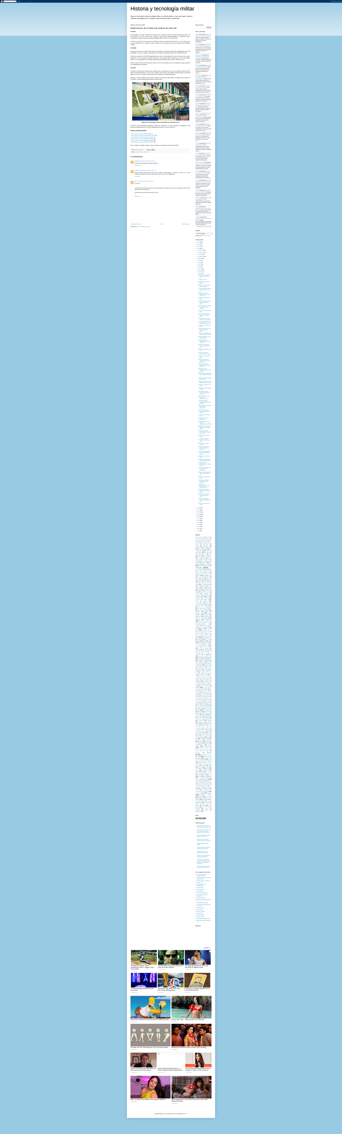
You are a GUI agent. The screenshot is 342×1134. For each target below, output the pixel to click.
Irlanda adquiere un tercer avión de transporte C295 (204, 302)
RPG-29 (197, 750)
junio (199, 262)
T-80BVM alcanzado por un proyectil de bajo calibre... (204, 330)
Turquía (206, 791)
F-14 (204, 627)
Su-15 (208, 764)
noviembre (201, 252)
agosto (200, 258)
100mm (197, 537)
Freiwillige (197, 75)
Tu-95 (196, 790)
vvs (198, 807)
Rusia (147, 151)
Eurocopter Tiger (199, 622)
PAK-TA (210, 732)
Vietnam (207, 802)
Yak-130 (197, 808)
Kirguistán (207, 678)
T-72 (210, 774)
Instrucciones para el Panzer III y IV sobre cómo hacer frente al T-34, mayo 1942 (204, 831)
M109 (203, 692)
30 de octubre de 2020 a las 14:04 (147, 170)
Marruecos (202, 698)
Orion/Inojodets (198, 728)
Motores (206, 717)
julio (199, 260)
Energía (206, 614)
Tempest (210, 780)
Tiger (210, 782)
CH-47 (197, 593)
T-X (200, 777)
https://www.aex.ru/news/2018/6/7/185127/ (142, 133)
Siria (203, 759)
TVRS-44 (197, 793)
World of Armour (201, 915)
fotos (196, 637)
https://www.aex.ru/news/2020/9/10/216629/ (142, 140)
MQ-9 (196, 719)
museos (210, 720)
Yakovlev (197, 810)
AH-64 (210, 547)
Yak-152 (206, 808)
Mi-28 (210, 704)
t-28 (198, 773)
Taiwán (197, 779)
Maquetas (207, 696)
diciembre (200, 250)
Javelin (197, 666)
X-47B (204, 807)
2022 (198, 508)
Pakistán (199, 734)
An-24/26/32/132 (208, 556)
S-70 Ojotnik (209, 754)
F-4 (203, 630)
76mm (205, 541)
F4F (202, 631)
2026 (198, 242)
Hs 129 (200, 648)
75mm (201, 541)
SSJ (211, 761)
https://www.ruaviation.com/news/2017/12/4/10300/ (144, 135)
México (197, 702)
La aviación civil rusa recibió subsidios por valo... (204, 440)
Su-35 (207, 768)
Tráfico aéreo (204, 785)
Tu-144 (200, 787)
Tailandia (206, 777)
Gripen (199, 642)
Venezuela (209, 800)
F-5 (211, 630)
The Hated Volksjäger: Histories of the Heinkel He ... (204, 500)
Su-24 (203, 765)
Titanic (204, 783)
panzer (197, 735)
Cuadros (197, 602)
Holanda (209, 647)
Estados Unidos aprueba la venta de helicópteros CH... (204, 473)
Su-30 (206, 767)
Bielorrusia (198, 580)
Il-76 (205, 654)
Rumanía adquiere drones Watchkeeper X (204, 337)
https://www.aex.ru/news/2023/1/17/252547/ (142, 142)
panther (207, 734)
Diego (196, 44)
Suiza (202, 771)
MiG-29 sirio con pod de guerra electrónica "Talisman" (204, 840)
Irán (205, 659)
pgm (196, 738)
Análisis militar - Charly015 (203, 880)
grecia (210, 640)
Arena (208, 561)
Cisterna (197, 598)
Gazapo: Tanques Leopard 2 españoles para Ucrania (204, 307)
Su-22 (196, 765)
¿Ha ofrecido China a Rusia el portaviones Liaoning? (203, 393)
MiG (196, 707)
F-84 (199, 631)
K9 (201, 669)
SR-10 (205, 761)
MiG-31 (210, 710)
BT (202, 584)
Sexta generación (208, 756)
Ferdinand (209, 633)
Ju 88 (199, 668)
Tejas (204, 781)
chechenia (198, 595)
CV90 (207, 602)
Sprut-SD (200, 761)
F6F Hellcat (197, 633)
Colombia (197, 599)
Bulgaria (197, 586)
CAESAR (197, 589)
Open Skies (205, 726)
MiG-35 (199, 711)
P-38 (209, 728)
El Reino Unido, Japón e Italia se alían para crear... (204, 495)
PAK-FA (203, 732)
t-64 (204, 774)
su (211, 762)
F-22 (208, 628)
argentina (204, 562)
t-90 (211, 776)
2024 (198, 246)
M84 (203, 695)
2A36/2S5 (203, 537)
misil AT (204, 714)
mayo (199, 264)
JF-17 (203, 666)
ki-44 (204, 677)
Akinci (208, 550)
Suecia (197, 771)
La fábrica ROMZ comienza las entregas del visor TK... (204, 290)
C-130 (204, 586)
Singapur (197, 759)
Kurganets (204, 680)
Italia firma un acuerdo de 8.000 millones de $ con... (204, 276)
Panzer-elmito (200, 907)
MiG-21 (210, 707)
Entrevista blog (208, 616)
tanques (204, 779)
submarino (205, 770)
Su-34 (202, 768)
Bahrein (197, 572)
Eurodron (208, 622)
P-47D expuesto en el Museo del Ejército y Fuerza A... (203, 411)
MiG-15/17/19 (202, 707)
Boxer (196, 582)
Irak (199, 659)
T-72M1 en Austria (202, 279)
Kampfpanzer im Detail (202, 902)
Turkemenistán (206, 789)
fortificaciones (206, 636)
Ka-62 (200, 671)
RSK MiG (205, 750)
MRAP (201, 719)
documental (209, 607)
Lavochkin (203, 684)
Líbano (201, 686)
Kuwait (198, 681)
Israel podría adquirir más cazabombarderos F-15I (204, 322)
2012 (198, 528)
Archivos (203, 561)
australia (201, 565)
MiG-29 (197, 710)
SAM (199, 756)
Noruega (204, 725)
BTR (207, 584)
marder (196, 698)
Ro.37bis (197, 749)
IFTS (196, 651)
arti (204, 564)
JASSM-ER (207, 665)
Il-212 (205, 652)
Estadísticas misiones (204, 621)
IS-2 (211, 659)
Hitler (204, 646)
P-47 (204, 729)
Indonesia (201, 657)
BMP (210, 580)
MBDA (196, 699)
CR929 (197, 601)
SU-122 (203, 764)
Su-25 (210, 765)
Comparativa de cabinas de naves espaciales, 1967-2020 (204, 826)
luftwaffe (205, 689)
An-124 (203, 553)
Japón (200, 665)
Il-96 (210, 654)
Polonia (206, 738)
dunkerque (205, 608)
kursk (210, 680)
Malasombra (198, 55)
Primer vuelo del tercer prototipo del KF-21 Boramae (203, 448)
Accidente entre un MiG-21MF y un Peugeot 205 (204, 319)
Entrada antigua (186, 224)
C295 (203, 587)
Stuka (207, 762)
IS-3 (199, 660)
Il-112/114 (203, 651)
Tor (209, 783)
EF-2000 (197, 611)
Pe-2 (196, 737)
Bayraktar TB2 (208, 575)
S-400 (202, 754)
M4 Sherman (202, 693)
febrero (200, 271)
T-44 (206, 773)
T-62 (199, 774)
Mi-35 (199, 705)
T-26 (211, 771)
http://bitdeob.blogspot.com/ (203, 918)
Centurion (207, 592)
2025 (198, 244)
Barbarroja (207, 573)
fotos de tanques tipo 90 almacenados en (203, 77)
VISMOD (197, 805)
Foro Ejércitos (200, 891)
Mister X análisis (201, 911)
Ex (135, 181)
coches (206, 598)
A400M (197, 546)
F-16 (196, 628)
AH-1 (204, 547)
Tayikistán (197, 780)
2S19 (208, 537)
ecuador (200, 610)
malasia (207, 695)
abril (199, 266)
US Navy (200, 797)
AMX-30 (207, 552)
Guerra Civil (206, 642)
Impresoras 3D (202, 656)
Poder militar (200, 909)
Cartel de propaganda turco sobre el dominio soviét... (205, 334)
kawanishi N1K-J (205, 672)
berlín (196, 578)
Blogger (185, 1113)
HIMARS (197, 646)
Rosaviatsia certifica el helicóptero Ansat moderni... (203, 481)
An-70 (199, 558)
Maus (209, 698)
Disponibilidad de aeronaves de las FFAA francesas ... (204, 464)
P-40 (201, 729)
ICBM (208, 649)
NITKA (208, 723)
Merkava (207, 701)
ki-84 (201, 678)
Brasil (196, 584)
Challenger (206, 593)
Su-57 (196, 770)
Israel (196, 662)
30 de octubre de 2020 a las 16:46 (145, 181)
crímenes (205, 601)
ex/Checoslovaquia (200, 624)
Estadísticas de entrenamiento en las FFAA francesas (204, 486)
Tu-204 (202, 788)
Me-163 (197, 701)
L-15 (196, 683)
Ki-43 (200, 677)
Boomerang (206, 581)
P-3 (205, 728)
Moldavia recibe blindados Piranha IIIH (204, 378)
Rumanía (197, 753)
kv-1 (204, 681)
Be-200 (199, 577)
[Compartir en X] (151, 150)
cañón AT (207, 590)
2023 (198, 248)
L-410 (206, 683)
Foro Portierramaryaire (202, 893)
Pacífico (207, 731)
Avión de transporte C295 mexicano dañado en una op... (204, 453)
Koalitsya (197, 680)
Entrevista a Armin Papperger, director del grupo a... (204, 370)
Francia (200, 639)
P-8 (196, 731)
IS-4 (203, 660)
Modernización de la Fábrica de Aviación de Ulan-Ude (204, 365)
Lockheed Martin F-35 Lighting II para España (202, 852)
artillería (209, 564)
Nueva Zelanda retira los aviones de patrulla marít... (204, 315)
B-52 (208, 570)
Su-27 (200, 767)
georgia (204, 640)
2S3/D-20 (207, 538)
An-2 (205, 555)
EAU (210, 608)
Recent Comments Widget (206, 226)
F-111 (200, 627)
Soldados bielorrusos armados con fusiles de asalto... (204, 491)
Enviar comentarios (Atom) (143, 226)
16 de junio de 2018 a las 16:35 (147, 161)
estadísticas (208, 619)
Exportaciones (205, 625)
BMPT (200, 581)
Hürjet (204, 649)
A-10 (203, 543)
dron (199, 608)
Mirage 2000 (198, 713)
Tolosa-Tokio (200, 913)
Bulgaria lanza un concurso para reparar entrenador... (204, 407)
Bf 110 (208, 578)
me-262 (202, 701)
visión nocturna (206, 803)
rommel (208, 749)
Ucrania (209, 793)
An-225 (199, 556)
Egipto (206, 611)
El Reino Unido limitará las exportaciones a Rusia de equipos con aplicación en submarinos (203, 861)
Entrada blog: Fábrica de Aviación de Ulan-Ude (143, 137)
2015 (198, 522)
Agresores (197, 547)
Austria (207, 565)
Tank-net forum (200, 916)
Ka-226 (205, 669)
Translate (207, 235)
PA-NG (201, 731)
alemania (198, 552)
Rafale (207, 743)
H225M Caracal (198, 643)
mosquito (200, 717)
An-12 (196, 553)
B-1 (211, 569)
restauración (208, 746)
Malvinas (201, 696)
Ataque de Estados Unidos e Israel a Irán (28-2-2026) (204, 867)
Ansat (204, 558)
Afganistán (205, 546)
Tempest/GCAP (200, 782)
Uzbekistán (205, 799)
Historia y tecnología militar (162, 9)
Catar (196, 592)
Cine (208, 596)
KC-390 (205, 674)
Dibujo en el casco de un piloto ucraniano (204, 285)
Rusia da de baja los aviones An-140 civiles (204, 353)
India (210, 656)
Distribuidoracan (199, 162)
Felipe (197, 34)
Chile (196, 596)
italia (203, 662)
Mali (196, 696)
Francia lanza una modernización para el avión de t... (204, 341)
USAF (197, 799)
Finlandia (197, 636)
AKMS (197, 206)
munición (201, 720)
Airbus (205, 549)
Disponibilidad (208, 605)
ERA (199, 617)
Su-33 (196, 768)
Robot (203, 749)
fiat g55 (200, 634)
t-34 (202, 773)
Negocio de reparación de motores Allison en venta (204, 382)
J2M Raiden (197, 663)
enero (199, 273)
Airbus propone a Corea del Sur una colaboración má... (204, 397)
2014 (198, 524)
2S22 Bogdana (198, 538)
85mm (210, 541)
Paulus (203, 735)
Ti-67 (206, 782)
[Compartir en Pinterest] (154, 150)
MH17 (207, 702)
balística (205, 572)
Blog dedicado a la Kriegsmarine (201, 885)
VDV (203, 800)
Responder (137, 165)
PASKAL (197, 114)
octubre (200, 254)
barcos (197, 575)
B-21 (203, 570)
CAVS (202, 592)
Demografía (200, 604)
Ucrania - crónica (206, 794)
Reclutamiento (199, 744)
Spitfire (210, 759)
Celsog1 (197, 198)
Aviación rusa (200, 887)
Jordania (210, 666)
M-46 (201, 690)
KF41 (200, 675)
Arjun (210, 562)
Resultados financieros (204, 747)
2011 (198, 530)
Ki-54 (207, 677)
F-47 (207, 630)
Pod (201, 738)
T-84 (206, 776)
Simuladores (207, 758)
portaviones (198, 740)
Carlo (196, 124)
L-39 (201, 683)
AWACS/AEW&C (203, 569)
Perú (208, 737)
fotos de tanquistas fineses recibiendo (202, 115)
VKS (203, 805)
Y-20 (208, 807)
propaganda (201, 741)
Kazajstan (197, 674)
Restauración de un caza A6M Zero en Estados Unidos (204, 427)
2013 (198, 526)
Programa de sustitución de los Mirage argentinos (203, 856)
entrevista (197, 616)
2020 (198, 512)
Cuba (202, 602)
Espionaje (197, 619)
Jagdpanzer (204, 663)
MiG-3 (205, 710)
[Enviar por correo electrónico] (147, 150)
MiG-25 (207, 708)
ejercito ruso (199, 613)
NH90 (203, 723)
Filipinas (207, 634)
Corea (205, 599)
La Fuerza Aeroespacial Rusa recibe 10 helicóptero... (204, 469)
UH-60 (200, 796)
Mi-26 (204, 704)
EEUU (206, 610)
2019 (198, 514)
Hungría (197, 649)
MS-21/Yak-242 (208, 719)
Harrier (206, 643)
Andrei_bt (199, 882)
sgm (199, 758)
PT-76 (196, 743)
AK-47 (201, 550)
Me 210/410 (207, 699)
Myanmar (201, 722)
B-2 (198, 570)
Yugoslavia (198, 811)
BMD (205, 580)
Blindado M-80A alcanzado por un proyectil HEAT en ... (205, 375)
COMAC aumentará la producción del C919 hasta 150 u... (204, 361)
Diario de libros (200, 889)
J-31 (209, 662)
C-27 (199, 587)
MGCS (202, 702)
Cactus (136, 170)
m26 (207, 692)
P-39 (196, 729)
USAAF (207, 797)
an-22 (210, 555)
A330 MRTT (205, 544)
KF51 (204, 675)
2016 (198, 520)
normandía (197, 725)
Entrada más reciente (136, 224)
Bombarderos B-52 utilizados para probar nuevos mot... (204, 294)
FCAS (203, 633)
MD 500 (201, 699)
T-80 (200, 776)
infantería (209, 657)
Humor (207, 648)
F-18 (202, 628)
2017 (198, 518)
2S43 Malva (205, 540)
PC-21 (208, 735)
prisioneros (209, 740)
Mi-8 (145, 151)
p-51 (208, 729)
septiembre (201, 256)
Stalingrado (201, 762)
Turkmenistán (198, 791)
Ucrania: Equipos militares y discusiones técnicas (203, 836)
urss (210, 796)
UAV (202, 793)
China (201, 596)
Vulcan (210, 805)
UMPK (206, 796)
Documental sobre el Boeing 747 (203, 418)
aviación (136, 151)
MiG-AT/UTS (207, 711)
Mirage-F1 (207, 713)
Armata (199, 564)
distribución (200, 607)
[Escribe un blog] (149, 150)
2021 (198, 510)
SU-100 (198, 764)
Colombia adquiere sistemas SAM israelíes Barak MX (204, 402)
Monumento (209, 716)
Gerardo (137, 161)
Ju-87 (204, 668)
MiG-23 (200, 708)
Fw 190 (207, 639)
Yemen (206, 810)
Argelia (197, 562)
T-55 (210, 773)
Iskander (207, 660)
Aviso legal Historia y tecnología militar (202, 875)
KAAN (205, 671)
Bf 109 (202, 578)
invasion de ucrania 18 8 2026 (203, 164)
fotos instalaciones (207, 637)
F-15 (208, 627)
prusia (208, 741)
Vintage (197, 803)
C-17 (210, 586)
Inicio (161, 224)
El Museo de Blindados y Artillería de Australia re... (205, 460)
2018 (198, 516)
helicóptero (141, 151)
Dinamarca (197, 605)
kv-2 (209, 681)
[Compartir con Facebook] (152, 150)
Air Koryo (200, 549)
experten (197, 625)
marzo (200, 269)
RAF (201, 743)
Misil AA (197, 714)
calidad (204, 589)
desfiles (207, 604)
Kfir (207, 675)
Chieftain (206, 595)
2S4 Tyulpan (198, 540)
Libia (207, 686)
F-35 (196, 630)
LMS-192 (205, 687)
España (205, 618)
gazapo (197, 640)
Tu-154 (206, 787)
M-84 (206, 690)
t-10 (207, 771)
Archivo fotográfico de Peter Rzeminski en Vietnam (203, 848)
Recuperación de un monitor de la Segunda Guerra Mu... (204, 432)
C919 (208, 587)
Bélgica (207, 577)
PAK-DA (197, 732)
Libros (197, 687)
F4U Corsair (207, 631)
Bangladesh (198, 573)
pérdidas (202, 737)
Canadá (200, 590)
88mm (198, 543)
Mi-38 (203, 705)
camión (210, 589)
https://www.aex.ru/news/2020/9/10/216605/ (142, 138)
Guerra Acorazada (201, 897)
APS (204, 559)
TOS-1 (196, 785)
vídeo (199, 802)
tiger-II (199, 783)
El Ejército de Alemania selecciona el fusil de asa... (204, 346)
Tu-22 (207, 788)
